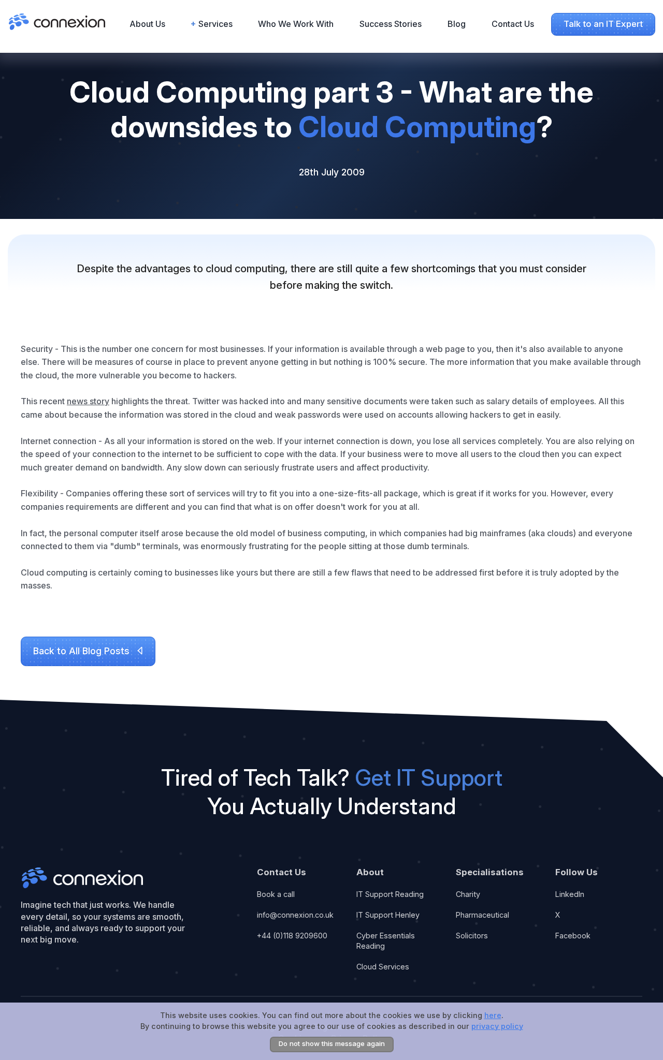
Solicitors (472, 935)
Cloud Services (382, 966)
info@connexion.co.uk (295, 914)
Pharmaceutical (482, 914)
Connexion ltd (82, 877)
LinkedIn (569, 894)
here (492, 1015)
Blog (457, 24)
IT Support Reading (390, 894)
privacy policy (497, 1025)
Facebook (572, 935)
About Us (147, 24)
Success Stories (390, 24)
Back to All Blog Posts (81, 650)
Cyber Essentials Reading (385, 940)
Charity (468, 894)
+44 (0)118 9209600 (292, 935)
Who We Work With (296, 24)
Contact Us (513, 24)
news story (88, 401)
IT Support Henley (388, 914)
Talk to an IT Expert (603, 24)
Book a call (276, 894)
